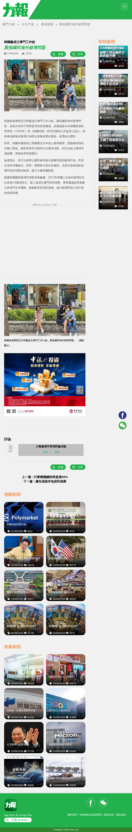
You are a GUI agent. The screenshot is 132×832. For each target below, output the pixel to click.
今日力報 (28, 24)
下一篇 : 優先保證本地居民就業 (44, 481)
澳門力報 (8, 24)
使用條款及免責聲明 (90, 814)
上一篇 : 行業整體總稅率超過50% (45, 477)
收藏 (60, 54)
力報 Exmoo (19, 820)
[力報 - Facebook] (122, 415)
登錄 (57, 451)
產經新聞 (47, 24)
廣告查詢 (121, 814)
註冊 (45, 451)
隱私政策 (109, 814)
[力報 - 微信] (122, 425)
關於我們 (72, 814)
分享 (80, 54)
